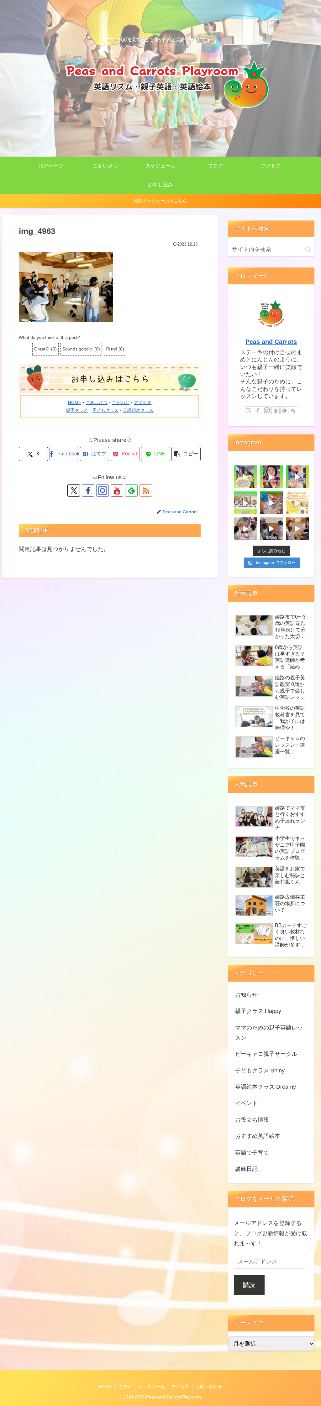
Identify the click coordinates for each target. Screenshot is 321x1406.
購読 (249, 1285)
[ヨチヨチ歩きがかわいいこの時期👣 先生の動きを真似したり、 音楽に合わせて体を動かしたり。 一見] (245, 528)
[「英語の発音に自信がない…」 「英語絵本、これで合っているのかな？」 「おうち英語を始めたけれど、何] (245, 502)
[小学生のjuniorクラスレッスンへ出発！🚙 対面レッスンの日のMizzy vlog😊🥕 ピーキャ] (271, 476)
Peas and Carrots (271, 341)
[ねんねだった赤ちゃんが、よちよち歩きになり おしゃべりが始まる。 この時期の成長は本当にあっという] (297, 502)
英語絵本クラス (138, 410)
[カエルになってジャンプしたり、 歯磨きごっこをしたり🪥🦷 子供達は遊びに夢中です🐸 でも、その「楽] (271, 502)
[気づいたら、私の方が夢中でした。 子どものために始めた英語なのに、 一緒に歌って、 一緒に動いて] (271, 528)
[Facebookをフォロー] (88, 490)
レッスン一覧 (152, 1386)
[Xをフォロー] (73, 490)
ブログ (125, 1386)
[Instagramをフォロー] (102, 490)
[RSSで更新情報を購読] (145, 490)
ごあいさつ (97, 402)
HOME (74, 402)
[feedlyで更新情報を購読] (131, 490)
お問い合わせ (209, 1386)
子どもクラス (105, 410)
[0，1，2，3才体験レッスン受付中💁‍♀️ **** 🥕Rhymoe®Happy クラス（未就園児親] (297, 476)
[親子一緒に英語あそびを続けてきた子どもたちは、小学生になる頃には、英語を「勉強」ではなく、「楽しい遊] (245, 476)
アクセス (142, 402)
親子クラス (77, 410)
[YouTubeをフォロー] (117, 490)
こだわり (120, 402)
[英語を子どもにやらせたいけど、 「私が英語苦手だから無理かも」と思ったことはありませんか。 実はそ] (297, 528)
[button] (186, 454)
